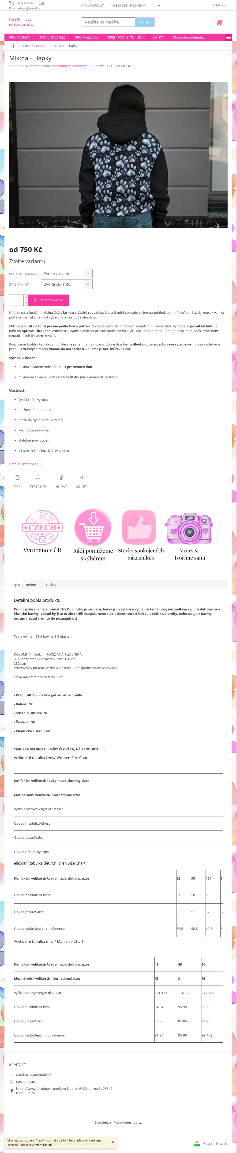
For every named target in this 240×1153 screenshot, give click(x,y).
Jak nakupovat (92, 5)
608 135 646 (25, 1081)
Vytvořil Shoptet (215, 1143)
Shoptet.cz (103, 1122)
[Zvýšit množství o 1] (25, 297)
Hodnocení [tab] (33, 584)
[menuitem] (19, 37)
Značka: (112, 66)
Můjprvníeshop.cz (128, 1122)
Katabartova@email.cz (33, 1074)
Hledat (145, 22)
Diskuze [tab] (52, 584)
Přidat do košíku (51, 300)
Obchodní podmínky (129, 5)
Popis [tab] (15, 584)
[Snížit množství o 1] (25, 303)
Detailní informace (23, 464)
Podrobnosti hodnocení (70, 66)
